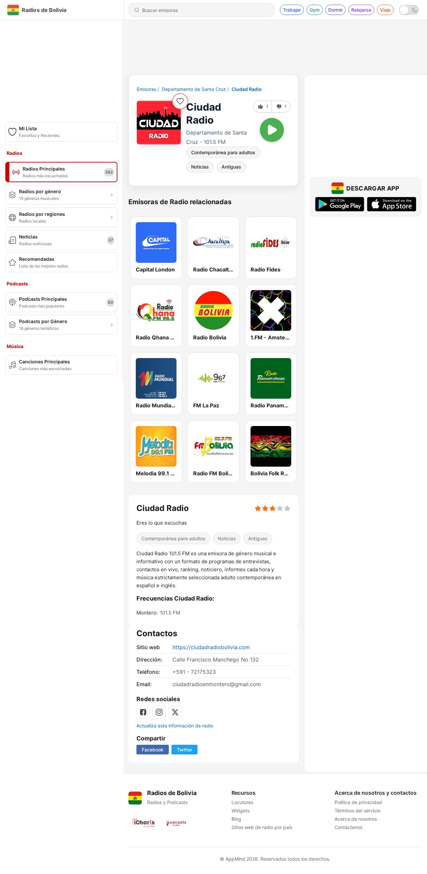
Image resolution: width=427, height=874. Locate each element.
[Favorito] (180, 101)
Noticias (200, 167)
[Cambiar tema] (409, 10)
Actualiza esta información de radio (174, 725)
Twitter (184, 749)
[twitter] (175, 712)
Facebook (152, 749)
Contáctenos (348, 827)
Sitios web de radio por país (262, 827)
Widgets (241, 810)
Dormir (335, 10)
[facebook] (143, 712)
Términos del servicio (357, 810)
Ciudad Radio (247, 89)
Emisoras (146, 89)
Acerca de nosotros (356, 819)
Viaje (385, 10)
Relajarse (361, 10)
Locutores (242, 802)
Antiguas (231, 167)
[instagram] (159, 712)
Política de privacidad (358, 802)
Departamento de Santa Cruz (194, 89)
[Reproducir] (272, 130)
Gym (315, 10)
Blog (236, 819)
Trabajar (292, 10)
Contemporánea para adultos (223, 152)
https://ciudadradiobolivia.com (211, 647)
